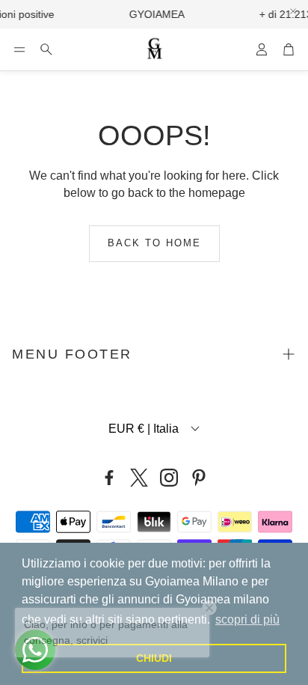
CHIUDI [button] (154, 658)
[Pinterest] (199, 478)
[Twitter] (139, 478)
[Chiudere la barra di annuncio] (293, 11)
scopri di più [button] (247, 619)
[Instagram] (169, 478)
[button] (19, 49)
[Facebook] (109, 478)
